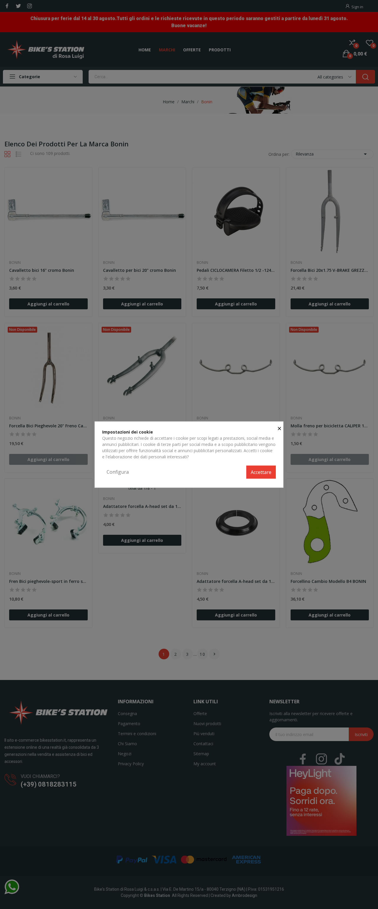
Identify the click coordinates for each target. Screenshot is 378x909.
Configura (118, 472)
